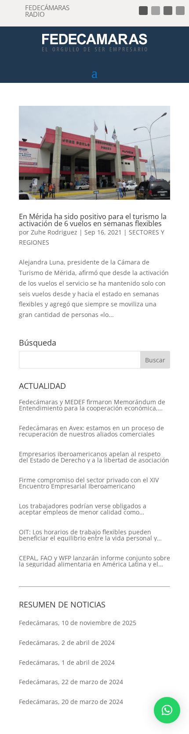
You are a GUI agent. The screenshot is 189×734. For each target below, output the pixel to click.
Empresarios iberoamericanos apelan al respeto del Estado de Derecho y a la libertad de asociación (94, 457)
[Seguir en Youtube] (180, 10)
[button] (167, 710)
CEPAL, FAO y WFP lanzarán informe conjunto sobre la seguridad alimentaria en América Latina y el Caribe (94, 561)
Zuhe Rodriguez (54, 232)
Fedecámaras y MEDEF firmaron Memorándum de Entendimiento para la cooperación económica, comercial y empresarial (92, 405)
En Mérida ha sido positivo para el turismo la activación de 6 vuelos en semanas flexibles (93, 220)
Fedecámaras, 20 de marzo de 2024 (71, 701)
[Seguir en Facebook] (143, 10)
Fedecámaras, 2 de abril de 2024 (67, 642)
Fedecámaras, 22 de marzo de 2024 (71, 682)
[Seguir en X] (155, 10)
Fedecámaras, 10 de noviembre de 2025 (77, 622)
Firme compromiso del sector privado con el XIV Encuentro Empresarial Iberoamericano (89, 483)
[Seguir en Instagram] (168, 10)
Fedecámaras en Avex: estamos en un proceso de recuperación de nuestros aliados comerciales (91, 431)
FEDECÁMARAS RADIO (47, 11)
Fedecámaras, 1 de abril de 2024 (67, 662)
